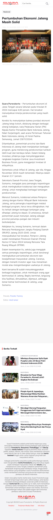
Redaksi (11, 506)
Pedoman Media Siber (26, 506)
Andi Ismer (13, 300)
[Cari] (47, 3)
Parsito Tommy (16, 296)
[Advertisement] (26, 84)
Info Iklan (41, 506)
